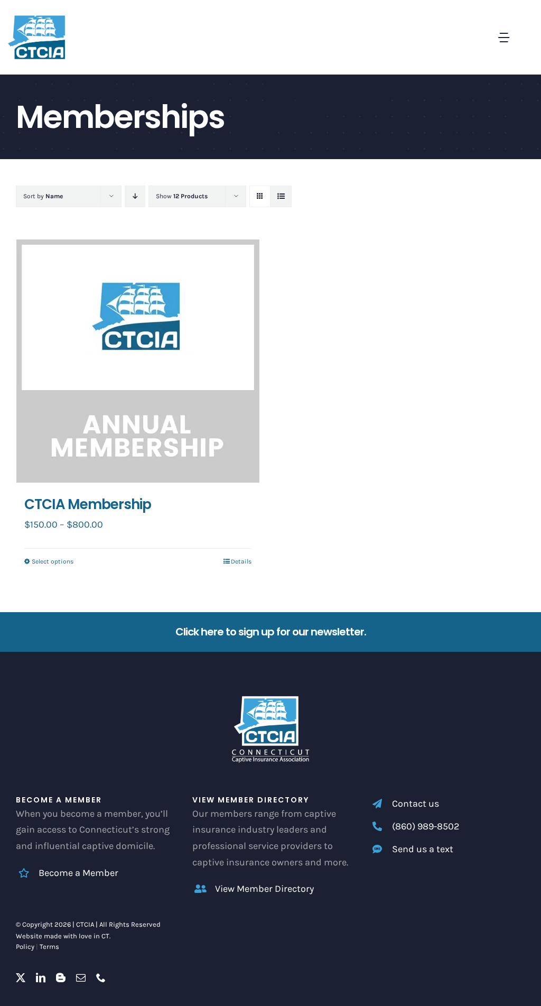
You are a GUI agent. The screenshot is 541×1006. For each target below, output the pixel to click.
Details (241, 561)
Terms (49, 946)
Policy (25, 946)
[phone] (101, 977)
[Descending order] (135, 196)
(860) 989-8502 (425, 826)
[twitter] (20, 977)
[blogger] (61, 977)
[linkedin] (40, 977)
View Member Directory (264, 888)
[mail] (81, 977)
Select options (52, 561)
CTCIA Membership (87, 504)
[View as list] (280, 196)
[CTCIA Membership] (137, 361)
